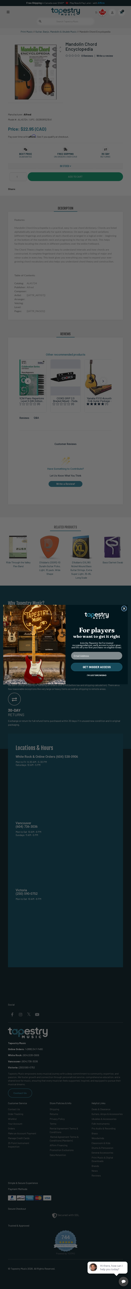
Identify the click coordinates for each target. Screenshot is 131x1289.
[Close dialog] (124, 608)
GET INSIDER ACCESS (97, 667)
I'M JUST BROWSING (96, 675)
